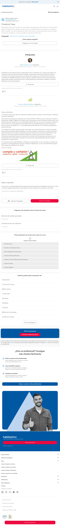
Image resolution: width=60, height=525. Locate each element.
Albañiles (3, 471)
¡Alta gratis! (35, 2)
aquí (11, 342)
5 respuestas (4, 219)
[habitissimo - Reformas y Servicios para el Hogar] (7, 6)
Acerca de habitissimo (6, 484)
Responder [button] (31, 84)
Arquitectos (4, 472)
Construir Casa (8, 244)
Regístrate (3, 479)
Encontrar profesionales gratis (30, 334)
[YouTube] (13, 492)
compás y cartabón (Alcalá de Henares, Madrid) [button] (26, 106)
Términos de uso (6, 500)
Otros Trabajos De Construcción (12, 251)
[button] (30, 455)
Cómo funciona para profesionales (9, 481)
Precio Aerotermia (5, 457)
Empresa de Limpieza (6, 461)
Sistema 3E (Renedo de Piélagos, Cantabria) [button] (26, 66)
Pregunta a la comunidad (30, 43)
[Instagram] (2, 492)
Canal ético (3, 486)
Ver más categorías (30, 322)
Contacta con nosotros (6, 488)
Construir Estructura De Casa (11, 255)
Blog (2, 462)
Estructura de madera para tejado (11, 216)
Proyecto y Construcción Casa (12, 247)
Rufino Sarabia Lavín (26, 65)
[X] (10, 492)
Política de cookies (7, 506)
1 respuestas (4, 226)
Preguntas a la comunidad (7, 464)
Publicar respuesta (44, 200)
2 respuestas (5, 36)
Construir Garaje (8, 263)
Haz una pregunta (53, 12)
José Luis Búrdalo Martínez (26, 104)
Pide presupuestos (30, 522)
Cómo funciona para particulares (8, 478)
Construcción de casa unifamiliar (11, 223)
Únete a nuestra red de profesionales (30, 384)
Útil (5, 91)
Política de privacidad (8, 503)
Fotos (2, 465)
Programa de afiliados (6, 487)
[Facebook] (6, 492)
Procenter (3, 467)
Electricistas (4, 469)
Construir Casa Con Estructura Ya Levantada (16, 259)
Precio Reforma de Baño (7, 456)
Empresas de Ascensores (7, 459)
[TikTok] (17, 492)
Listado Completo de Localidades (9, 473)
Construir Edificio (8, 267)
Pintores (3, 468)
